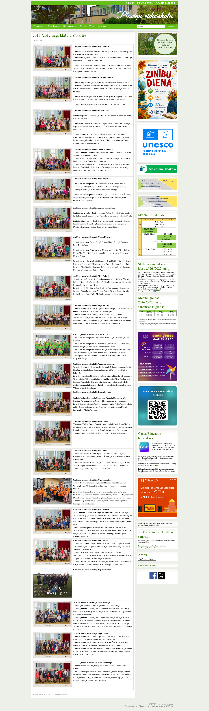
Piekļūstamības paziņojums (147, 565)
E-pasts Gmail (145, 3)
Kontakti (101, 26)
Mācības (51, 27)
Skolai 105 (84, 27)
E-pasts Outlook (165, 3)
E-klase (129, 3)
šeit (149, 542)
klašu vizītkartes (60, 695)
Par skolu (67, 27)
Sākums (38, 26)
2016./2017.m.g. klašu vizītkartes (59, 35)
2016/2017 (47, 695)
